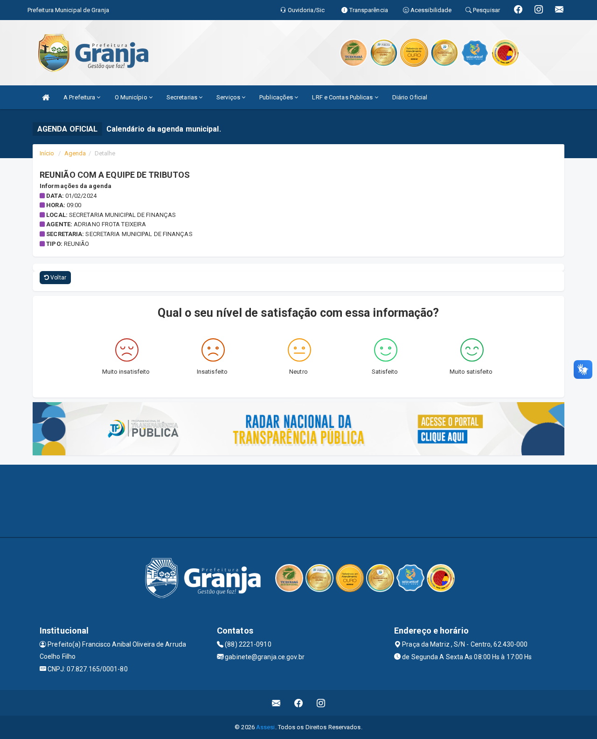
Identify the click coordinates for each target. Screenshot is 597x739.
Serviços (229, 97)
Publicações (276, 97)
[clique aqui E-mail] (276, 703)
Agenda (75, 153)
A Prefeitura (80, 97)
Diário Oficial (409, 97)
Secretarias (183, 97)
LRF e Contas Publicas (343, 97)
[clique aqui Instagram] (321, 703)
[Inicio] (45, 97)
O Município (132, 97)
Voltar (57, 277)
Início (47, 153)
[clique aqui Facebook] (299, 703)
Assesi (265, 727)
